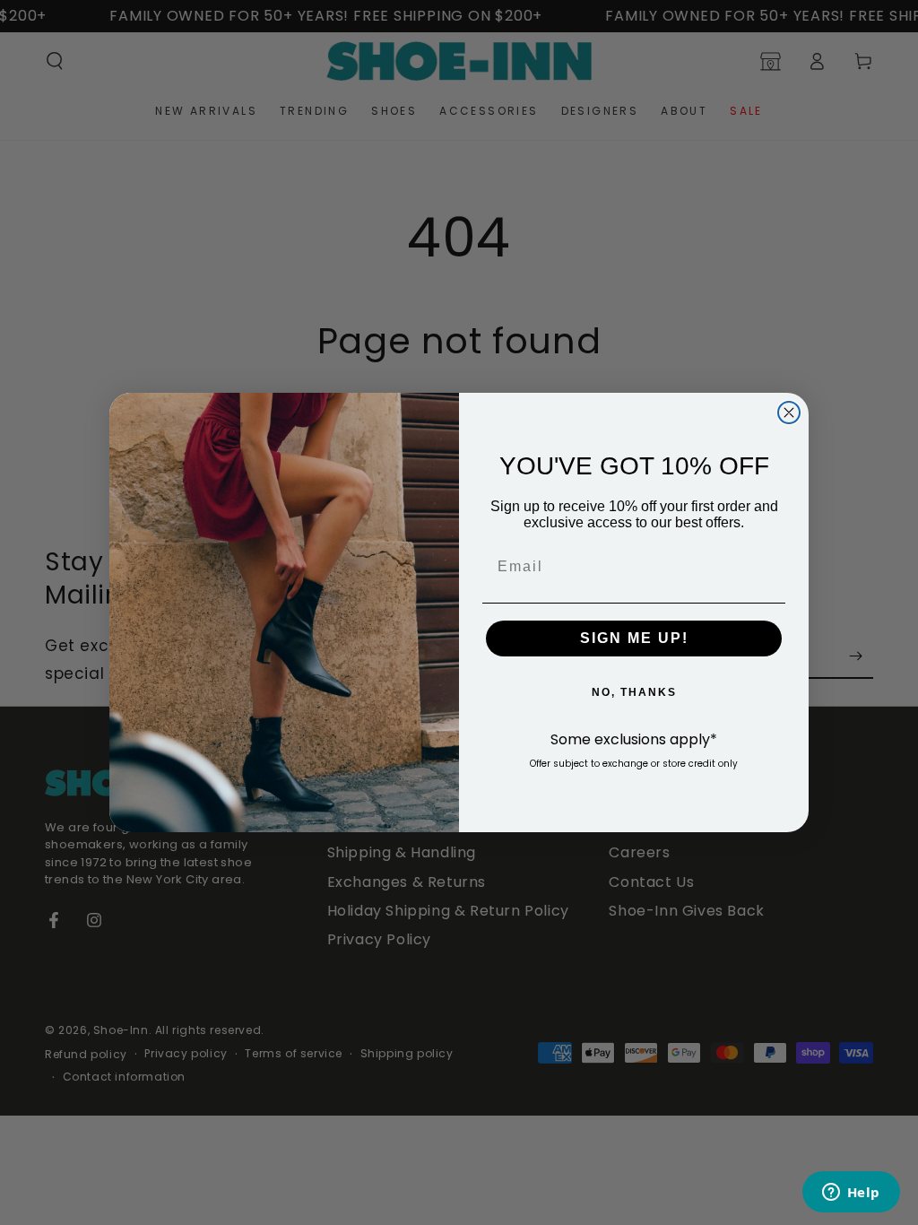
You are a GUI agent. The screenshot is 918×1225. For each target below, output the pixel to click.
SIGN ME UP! (634, 638)
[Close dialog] (789, 412)
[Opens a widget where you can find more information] (850, 1193)
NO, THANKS (634, 692)
